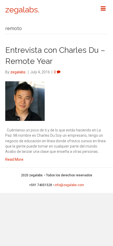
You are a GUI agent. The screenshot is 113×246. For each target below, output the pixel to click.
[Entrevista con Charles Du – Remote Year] (25, 101)
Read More (14, 159)
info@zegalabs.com (69, 185)
